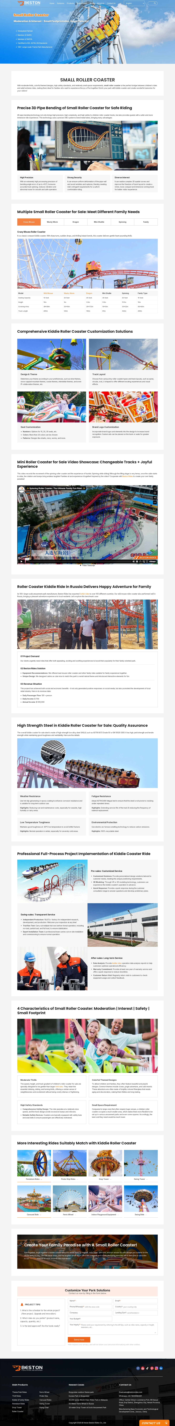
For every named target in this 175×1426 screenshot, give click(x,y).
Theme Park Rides (19, 1392)
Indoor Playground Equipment (105, 1214)
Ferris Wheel (69, 1214)
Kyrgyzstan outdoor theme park (81, 1392)
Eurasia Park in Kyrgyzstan (79, 1396)
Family (146, 222)
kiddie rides (117, 963)
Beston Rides (127, 476)
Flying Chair (44, 1407)
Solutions (60, 3)
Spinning (122, 222)
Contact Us (151, 1423)
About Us (100, 3)
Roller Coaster (17, 1411)
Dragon (76, 222)
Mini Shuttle (99, 222)
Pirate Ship (44, 1396)
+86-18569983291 (134, 1396)
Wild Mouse (48, 293)
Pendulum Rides (34, 1179)
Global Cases (82, 3)
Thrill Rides (16, 1396)
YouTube (32, 1258)
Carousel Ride (34, 1214)
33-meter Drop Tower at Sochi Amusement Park (87, 1407)
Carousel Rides (45, 1400)
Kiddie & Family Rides (20, 1400)
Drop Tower (105, 1179)
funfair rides (84, 594)
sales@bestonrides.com (132, 1392)
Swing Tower (141, 1179)
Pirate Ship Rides (69, 1179)
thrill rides (59, 1087)
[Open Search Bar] (152, 3)
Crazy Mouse (29, 222)
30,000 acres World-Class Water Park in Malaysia (88, 1400)
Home (52, 3)
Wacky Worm (52, 222)
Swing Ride (141, 1214)
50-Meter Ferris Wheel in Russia (81, 1404)
